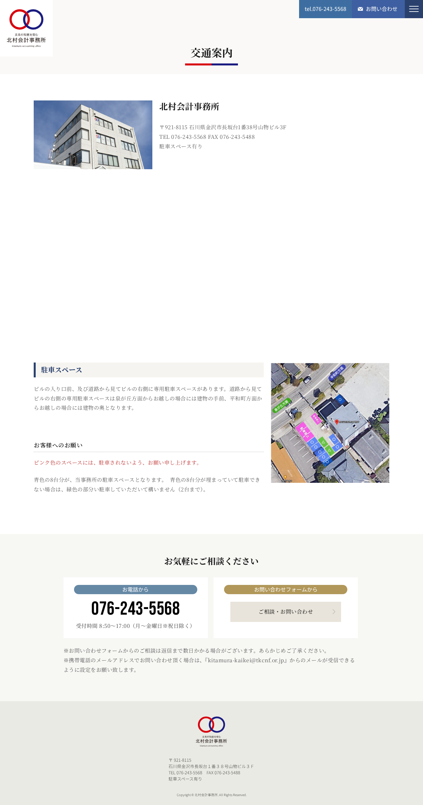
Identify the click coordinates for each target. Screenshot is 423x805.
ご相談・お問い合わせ (285, 611)
